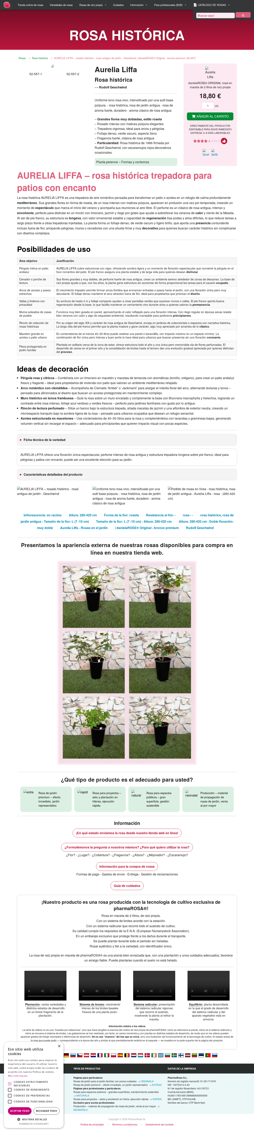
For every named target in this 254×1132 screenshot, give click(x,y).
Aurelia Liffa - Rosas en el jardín (84, 527)
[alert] (34, 1085)
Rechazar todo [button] (46, 1111)
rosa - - (188, 515)
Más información (18, 1075)
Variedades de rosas (61, 5)
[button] (34, 1119)
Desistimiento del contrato (160, 1124)
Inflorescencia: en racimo (43, 515)
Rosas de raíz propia (91, 5)
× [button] (59, 1046)
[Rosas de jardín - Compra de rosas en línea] (243, 15)
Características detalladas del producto (53, 474)
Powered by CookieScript (34, 1123)
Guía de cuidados (127, 885)
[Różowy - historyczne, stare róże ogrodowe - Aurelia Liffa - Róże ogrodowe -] (113, 1054)
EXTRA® (157, 1084)
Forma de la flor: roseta (121, 515)
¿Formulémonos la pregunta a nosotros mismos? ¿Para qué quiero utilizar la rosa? (127, 847)
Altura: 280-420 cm (83, 515)
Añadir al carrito (212, 116)
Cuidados (118, 5)
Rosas (22, 58)
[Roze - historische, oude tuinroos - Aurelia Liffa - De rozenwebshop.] (133, 1054)
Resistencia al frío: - (161, 515)
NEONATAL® (80, 1109)
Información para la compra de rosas (127, 866)
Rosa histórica (40, 58)
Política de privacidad (92, 1124)
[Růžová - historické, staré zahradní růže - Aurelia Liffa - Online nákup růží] (79, 1054)
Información (136, 5)
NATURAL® (82, 1095)
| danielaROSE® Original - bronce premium (147, 527)
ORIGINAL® (147, 1081)
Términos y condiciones (124, 1124)
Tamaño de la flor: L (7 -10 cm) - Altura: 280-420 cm (134, 521)
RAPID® (157, 1099)
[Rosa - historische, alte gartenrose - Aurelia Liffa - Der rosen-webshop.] (66, 1054)
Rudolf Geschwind (200, 527)
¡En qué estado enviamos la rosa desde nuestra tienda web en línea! (127, 833)
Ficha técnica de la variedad (44, 439)
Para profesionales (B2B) (168, 5)
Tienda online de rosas (30, 5)
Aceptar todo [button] (20, 1111)
